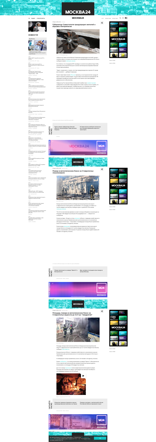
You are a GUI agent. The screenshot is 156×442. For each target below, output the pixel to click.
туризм (29, 221)
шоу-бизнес (30, 101)
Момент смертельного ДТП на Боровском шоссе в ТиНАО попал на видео (36, 65)
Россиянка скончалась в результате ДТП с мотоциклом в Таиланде (36, 132)
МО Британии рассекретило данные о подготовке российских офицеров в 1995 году (36, 93)
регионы (38, 141)
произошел (67, 226)
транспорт (30, 174)
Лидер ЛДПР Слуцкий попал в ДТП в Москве (36, 58)
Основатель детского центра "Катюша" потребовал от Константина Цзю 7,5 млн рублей (37, 152)
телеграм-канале (70, 61)
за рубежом (34, 75)
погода (36, 114)
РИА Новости (65, 349)
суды (29, 155)
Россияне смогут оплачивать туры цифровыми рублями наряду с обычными (35, 219)
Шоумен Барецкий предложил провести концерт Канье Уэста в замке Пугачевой (37, 145)
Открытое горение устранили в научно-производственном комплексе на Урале (65, 403)
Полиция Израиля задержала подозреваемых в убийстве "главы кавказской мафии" (36, 79)
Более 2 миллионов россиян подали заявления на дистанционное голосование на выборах (36, 204)
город (38, 60)
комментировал (91, 83)
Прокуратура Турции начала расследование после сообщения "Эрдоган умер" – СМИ (35, 72)
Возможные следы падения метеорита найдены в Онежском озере (36, 198)
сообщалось (63, 361)
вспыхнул (77, 218)
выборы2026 (34, 207)
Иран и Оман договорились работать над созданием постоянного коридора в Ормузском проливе (37, 125)
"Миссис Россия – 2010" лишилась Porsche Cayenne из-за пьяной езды (36, 191)
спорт (32, 155)
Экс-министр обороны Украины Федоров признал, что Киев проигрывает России (35, 185)
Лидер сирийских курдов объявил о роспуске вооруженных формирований (36, 86)
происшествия (31, 60)
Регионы (63, 22)
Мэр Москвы (32, 38)
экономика (30, 161)
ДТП (35, 60)
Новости (33, 35)
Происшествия (64, 168)
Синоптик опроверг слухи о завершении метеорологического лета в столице (37, 178)
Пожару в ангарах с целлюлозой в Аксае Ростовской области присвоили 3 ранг (91, 403)
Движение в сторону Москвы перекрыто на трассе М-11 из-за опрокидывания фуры (35, 139)
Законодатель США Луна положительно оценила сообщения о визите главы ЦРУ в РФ (37, 211)
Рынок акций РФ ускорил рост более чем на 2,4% (36, 159)
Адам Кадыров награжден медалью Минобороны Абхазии (36, 106)
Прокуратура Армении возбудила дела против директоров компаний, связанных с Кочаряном (36, 118)
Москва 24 (78, 18)
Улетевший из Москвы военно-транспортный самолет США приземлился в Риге (35, 172)
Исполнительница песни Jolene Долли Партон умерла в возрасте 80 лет (36, 99)
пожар (64, 278)
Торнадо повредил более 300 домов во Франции (36, 112)
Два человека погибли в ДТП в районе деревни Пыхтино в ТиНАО (36, 165)
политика (30, 75)
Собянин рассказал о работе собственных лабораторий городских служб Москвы (37, 53)
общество (30, 180)
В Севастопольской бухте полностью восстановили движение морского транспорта (90, 128)
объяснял (73, 75)
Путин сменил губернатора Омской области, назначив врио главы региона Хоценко (65, 128)
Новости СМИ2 (52, 157)
